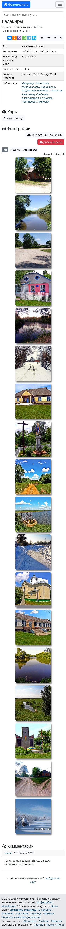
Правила (48, 913)
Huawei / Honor (55, 924)
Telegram (56, 921)
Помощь (35, 913)
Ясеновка (43, 101)
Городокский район (17, 30)
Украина (7, 27)
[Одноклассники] (14, 38)
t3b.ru (54, 906)
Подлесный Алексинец (35, 90)
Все (5, 149)
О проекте (44, 909)
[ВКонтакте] (9, 38)
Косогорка (42, 83)
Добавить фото (52, 142)
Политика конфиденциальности (21, 917)
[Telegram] (29, 38)
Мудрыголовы (30, 86)
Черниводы (29, 101)
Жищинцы (28, 83)
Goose (8, 853)
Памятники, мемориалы (24, 149)
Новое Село (48, 86)
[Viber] (19, 38)
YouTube (43, 921)
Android (38, 924)
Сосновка (46, 98)
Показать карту (13, 118)
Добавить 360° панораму (46, 135)
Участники (21, 913)
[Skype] (34, 38)
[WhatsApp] (24, 38)
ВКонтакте (29, 921)
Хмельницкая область (29, 27)
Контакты (7, 913)
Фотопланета (17, 4)
